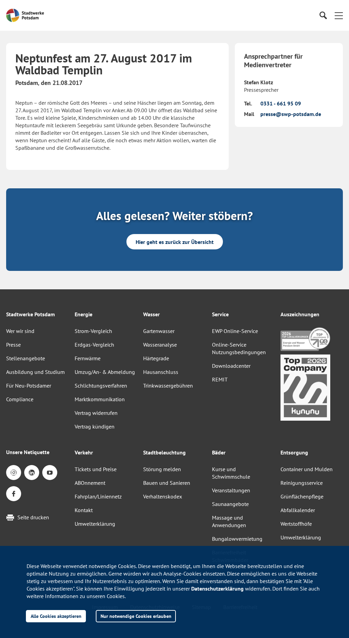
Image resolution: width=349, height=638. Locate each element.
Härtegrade (156, 358)
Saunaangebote (230, 504)
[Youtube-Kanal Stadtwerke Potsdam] (49, 472)
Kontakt (84, 510)
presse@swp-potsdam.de (290, 114)
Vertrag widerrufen (96, 412)
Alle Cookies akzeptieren (56, 616)
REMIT (220, 379)
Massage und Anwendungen (229, 521)
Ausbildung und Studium (35, 371)
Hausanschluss (160, 371)
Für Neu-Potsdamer (28, 385)
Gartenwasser (158, 331)
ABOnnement (90, 482)
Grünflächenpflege (301, 496)
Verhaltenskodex (162, 496)
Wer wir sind (20, 331)
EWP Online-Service (235, 331)
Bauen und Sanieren (166, 482)
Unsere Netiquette (27, 452)
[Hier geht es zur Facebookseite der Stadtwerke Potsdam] (13, 493)
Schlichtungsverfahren (101, 385)
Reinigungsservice (301, 482)
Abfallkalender (297, 510)
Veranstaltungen (231, 490)
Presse (13, 344)
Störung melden (162, 469)
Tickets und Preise (96, 469)
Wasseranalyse (160, 344)
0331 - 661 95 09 (280, 103)
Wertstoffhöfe (296, 523)
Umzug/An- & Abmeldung (105, 371)
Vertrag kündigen (95, 426)
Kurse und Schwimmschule (231, 473)
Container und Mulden (306, 469)
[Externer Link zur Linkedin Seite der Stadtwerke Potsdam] (31, 472)
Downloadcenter (231, 365)
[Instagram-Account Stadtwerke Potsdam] (13, 472)
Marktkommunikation (100, 399)
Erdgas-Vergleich (94, 344)
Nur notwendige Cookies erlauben (136, 616)
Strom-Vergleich (93, 331)
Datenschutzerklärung (217, 588)
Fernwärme (88, 358)
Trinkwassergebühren (168, 385)
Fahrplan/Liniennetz (98, 496)
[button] (338, 15)
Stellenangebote (25, 358)
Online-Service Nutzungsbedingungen (239, 348)
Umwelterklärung (95, 523)
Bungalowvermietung (237, 538)
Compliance (19, 399)
